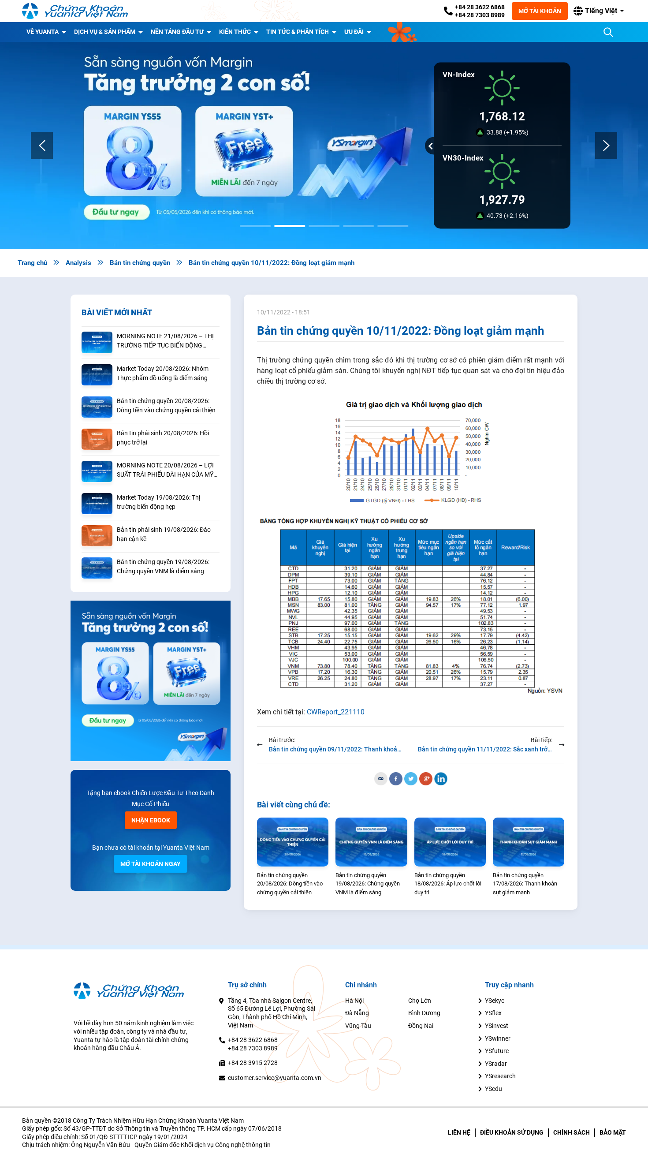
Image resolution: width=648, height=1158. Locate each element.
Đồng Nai (420, 1025)
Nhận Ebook (150, 820)
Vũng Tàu (358, 1025)
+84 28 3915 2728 (253, 1062)
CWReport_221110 (336, 712)
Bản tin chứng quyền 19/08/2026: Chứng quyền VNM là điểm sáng (163, 566)
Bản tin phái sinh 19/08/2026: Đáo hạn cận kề (164, 534)
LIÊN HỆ (459, 1132)
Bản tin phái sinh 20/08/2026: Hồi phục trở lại (163, 438)
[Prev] (42, 145)
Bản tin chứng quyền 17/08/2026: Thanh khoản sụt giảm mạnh (525, 884)
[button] (598, 11)
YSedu (493, 1088)
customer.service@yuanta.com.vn (274, 1077)
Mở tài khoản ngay (150, 863)
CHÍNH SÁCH (571, 1132)
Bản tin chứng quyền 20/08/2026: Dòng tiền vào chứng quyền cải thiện (166, 405)
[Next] (606, 145)
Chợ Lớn (419, 1000)
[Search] (608, 32)
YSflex (493, 1012)
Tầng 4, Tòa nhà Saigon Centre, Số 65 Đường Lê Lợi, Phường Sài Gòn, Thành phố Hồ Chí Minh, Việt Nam (271, 1013)
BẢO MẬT (613, 1132)
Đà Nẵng (357, 1012)
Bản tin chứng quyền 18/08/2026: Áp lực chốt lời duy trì (447, 884)
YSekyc (494, 1000)
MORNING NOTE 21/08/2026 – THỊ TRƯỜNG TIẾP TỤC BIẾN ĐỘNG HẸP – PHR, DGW (165, 341)
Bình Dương (424, 1012)
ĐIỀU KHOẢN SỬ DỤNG (512, 1132)
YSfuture (497, 1050)
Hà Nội (354, 1000)
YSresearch (500, 1076)
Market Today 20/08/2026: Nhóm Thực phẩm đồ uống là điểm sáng (163, 373)
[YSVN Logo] (75, 11)
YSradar (496, 1063)
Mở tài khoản (539, 11)
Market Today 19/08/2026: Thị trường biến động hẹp (158, 502)
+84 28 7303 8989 (480, 15)
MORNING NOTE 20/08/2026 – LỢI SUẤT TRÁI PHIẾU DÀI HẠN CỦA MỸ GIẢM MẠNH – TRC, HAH (165, 470)
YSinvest (496, 1025)
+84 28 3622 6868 (480, 7)
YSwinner (497, 1038)
